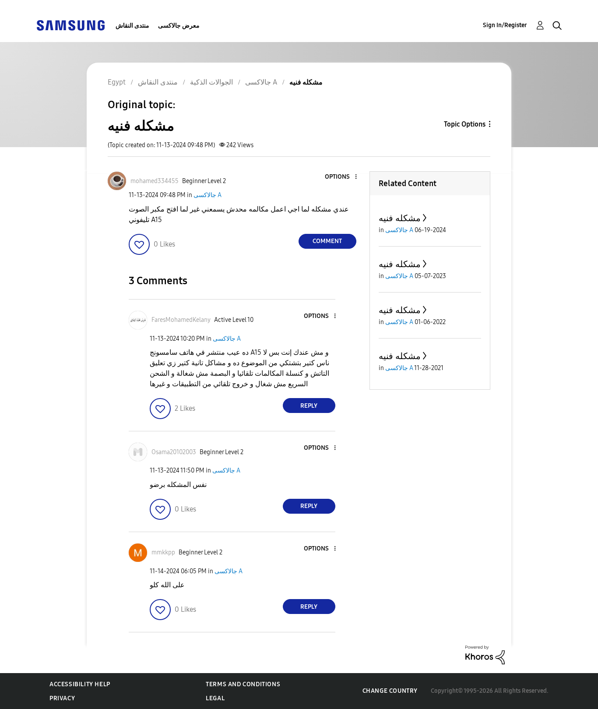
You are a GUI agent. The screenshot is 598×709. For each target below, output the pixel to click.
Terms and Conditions (243, 684)
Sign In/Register (505, 25)
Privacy (62, 698)
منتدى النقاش (132, 25)
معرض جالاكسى (179, 25)
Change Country (390, 691)
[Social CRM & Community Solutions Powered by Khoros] (485, 654)
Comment (327, 241)
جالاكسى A (207, 195)
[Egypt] (70, 25)
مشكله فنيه (400, 218)
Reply (308, 405)
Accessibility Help (79, 684)
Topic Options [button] (464, 124)
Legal (215, 698)
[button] (341, 177)
